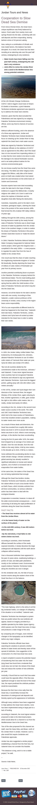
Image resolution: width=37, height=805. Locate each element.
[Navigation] (32, 4)
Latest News (4, 768)
